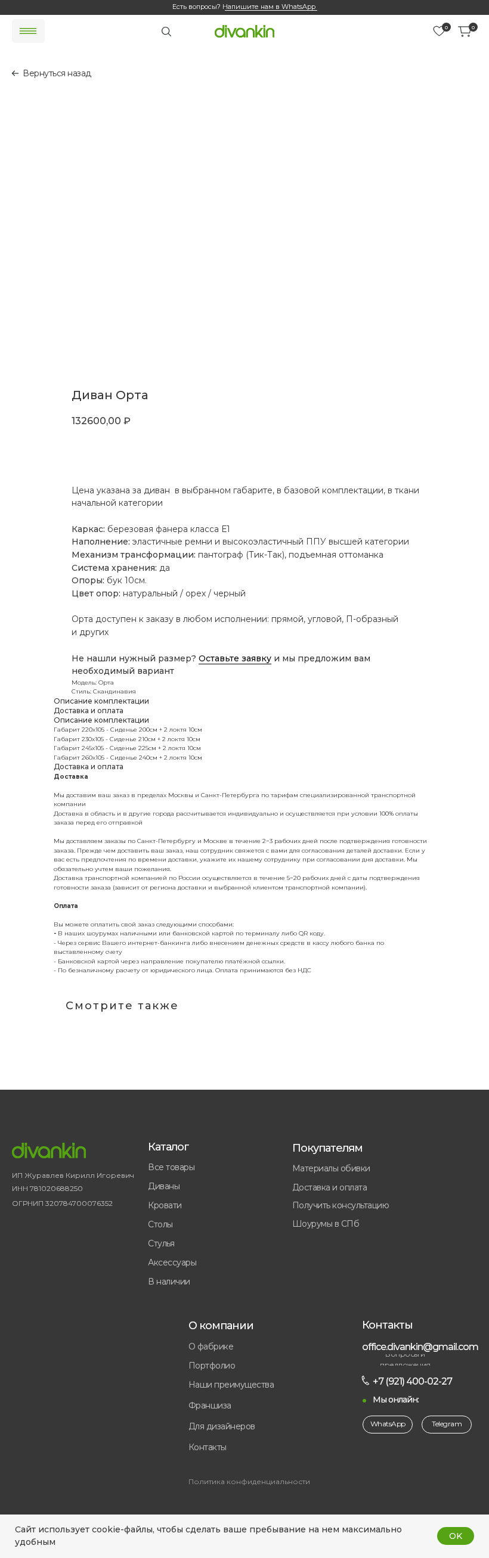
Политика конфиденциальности (249, 1481)
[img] (244, 31)
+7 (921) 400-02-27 (412, 1381)
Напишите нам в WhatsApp (268, 6)
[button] (249, 1406)
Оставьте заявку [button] (235, 658)
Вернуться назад (57, 73)
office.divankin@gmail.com (420, 1346)
